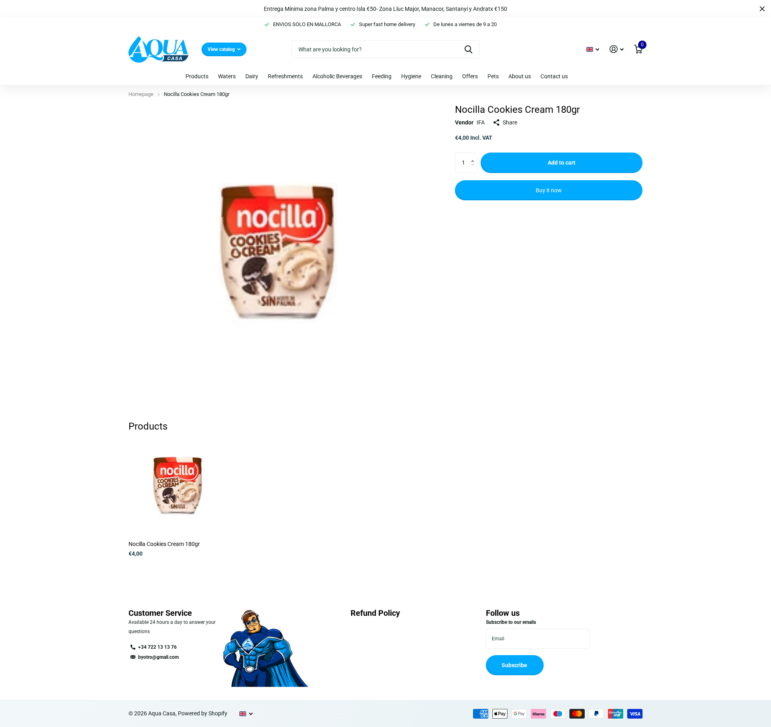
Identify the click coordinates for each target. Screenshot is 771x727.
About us (519, 76)
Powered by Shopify (202, 713)
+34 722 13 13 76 (157, 647)
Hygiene (411, 76)
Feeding (382, 76)
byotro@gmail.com (158, 657)
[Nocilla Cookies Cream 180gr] (177, 485)
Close (762, 9)
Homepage (140, 94)
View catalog (222, 49)
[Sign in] (616, 49)
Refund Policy (375, 613)
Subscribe (515, 665)
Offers (470, 76)
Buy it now (549, 190)
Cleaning (442, 76)
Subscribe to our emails (511, 622)
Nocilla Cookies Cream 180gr (164, 544)
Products (197, 76)
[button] (474, 156)
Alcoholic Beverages (337, 76)
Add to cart (561, 162)
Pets (493, 76)
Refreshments (285, 76)
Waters (227, 76)
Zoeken (468, 49)
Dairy (251, 76)
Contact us (554, 76)
